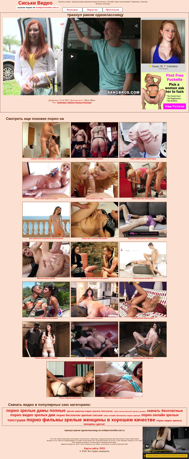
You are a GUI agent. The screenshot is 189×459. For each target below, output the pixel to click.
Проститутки (112, 10)
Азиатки (71, 102)
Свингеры (62, 102)
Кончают (87, 102)
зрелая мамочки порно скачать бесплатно (90, 411)
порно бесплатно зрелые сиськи (79, 415)
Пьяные (79, 102)
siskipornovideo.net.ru (47, 7)
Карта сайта (91, 448)
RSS (102, 448)
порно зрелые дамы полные (36, 410)
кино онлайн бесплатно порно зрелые (122, 415)
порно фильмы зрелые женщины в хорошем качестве (91, 419)
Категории (72, 10)
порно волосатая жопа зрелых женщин (130, 411)
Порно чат (92, 10)
